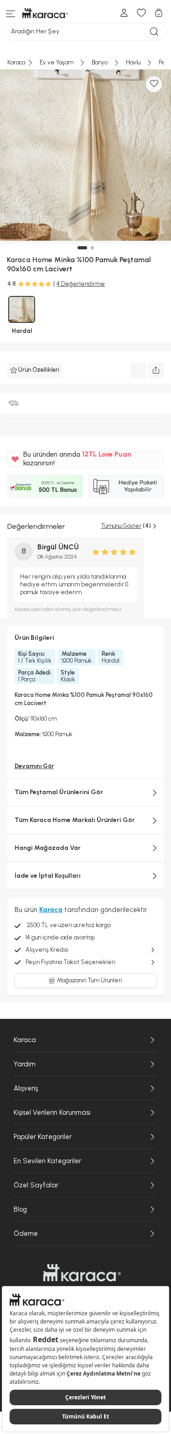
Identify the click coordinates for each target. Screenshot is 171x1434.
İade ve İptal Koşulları (48, 876)
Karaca (25, 1040)
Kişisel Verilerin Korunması (52, 1112)
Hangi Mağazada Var (48, 848)
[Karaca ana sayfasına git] (82, 1272)
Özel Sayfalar (36, 1185)
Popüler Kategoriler (43, 1137)
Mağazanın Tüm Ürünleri (89, 980)
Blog (20, 1209)
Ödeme (26, 1233)
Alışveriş (26, 1088)
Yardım (25, 1064)
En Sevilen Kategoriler (47, 1161)
